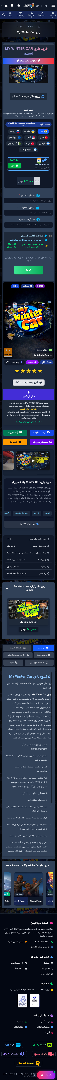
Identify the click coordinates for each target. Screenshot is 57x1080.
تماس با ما (45, 974)
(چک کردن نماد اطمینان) (28, 409)
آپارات (47, 1032)
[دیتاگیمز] (39, 26)
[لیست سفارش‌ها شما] (12, 6)
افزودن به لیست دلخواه (26, 382)
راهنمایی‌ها (13, 432)
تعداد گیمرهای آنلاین (37, 539)
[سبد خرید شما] (19, 6)
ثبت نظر (13, 442)
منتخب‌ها (19, 968)
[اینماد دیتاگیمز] (22, 1000)
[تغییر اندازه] (34, 1075)
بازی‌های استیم (17, 963)
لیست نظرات (40, 432)
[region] (28, 763)
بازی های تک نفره (21, 513)
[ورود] (45, 6)
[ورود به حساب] (50, 6)
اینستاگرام (45, 1021)
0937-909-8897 (42, 941)
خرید (12, 165)
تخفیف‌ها (45, 968)
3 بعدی (6, 513)
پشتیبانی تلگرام (43, 1027)
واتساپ (20, 1021)
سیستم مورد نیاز (40, 442)
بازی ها (20, 26)
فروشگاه (46, 963)
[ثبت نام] (37, 6)
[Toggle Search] (3, 15)
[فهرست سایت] (53, 5)
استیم (30, 26)
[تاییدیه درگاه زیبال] (35, 1000)
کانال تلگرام (18, 1027)
